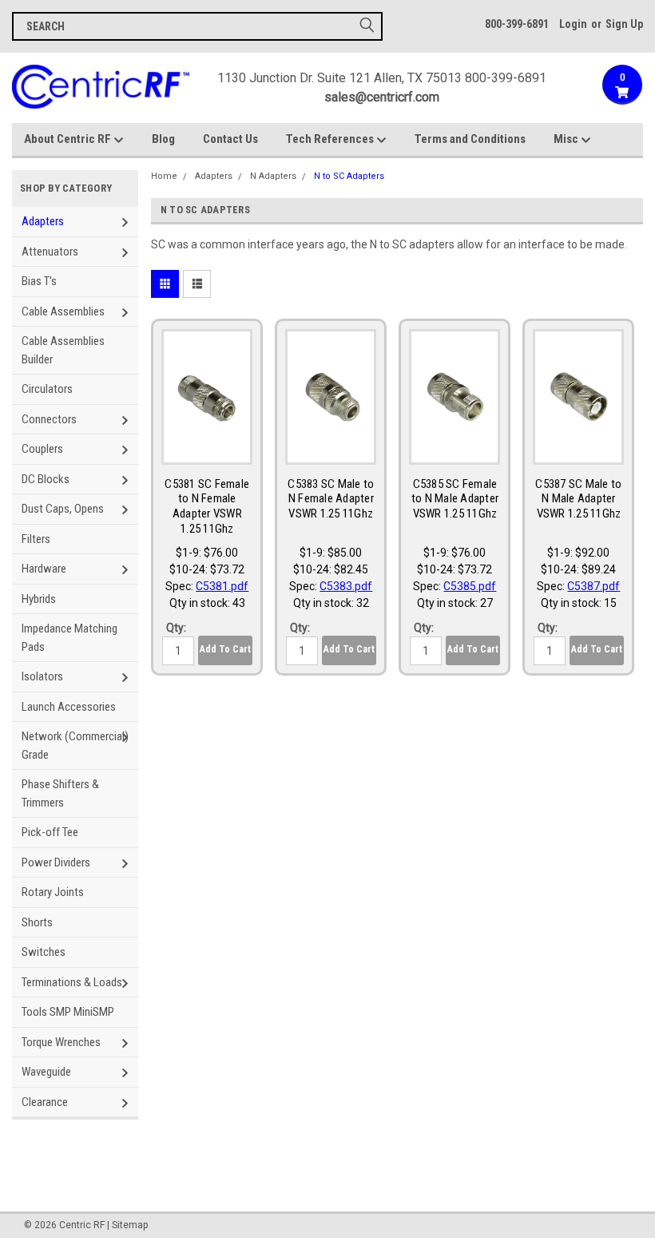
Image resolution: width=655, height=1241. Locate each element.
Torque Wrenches (61, 1042)
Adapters (43, 221)
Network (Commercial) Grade (75, 745)
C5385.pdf (469, 586)
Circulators (47, 389)
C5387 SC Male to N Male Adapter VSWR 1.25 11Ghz (578, 499)
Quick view (207, 451)
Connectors (49, 419)
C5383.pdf (346, 586)
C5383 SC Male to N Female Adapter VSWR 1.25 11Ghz (331, 499)
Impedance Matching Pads (69, 637)
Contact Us (230, 139)
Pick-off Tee (50, 832)
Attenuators (50, 251)
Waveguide (46, 1072)
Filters (36, 539)
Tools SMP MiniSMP (68, 1012)
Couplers (42, 449)
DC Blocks (45, 479)
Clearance (45, 1102)
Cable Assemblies (63, 311)
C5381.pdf (222, 586)
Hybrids (39, 599)
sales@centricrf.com (381, 97)
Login (573, 24)
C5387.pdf (593, 586)
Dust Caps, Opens (63, 509)
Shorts (37, 922)
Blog (163, 139)
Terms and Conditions (470, 139)
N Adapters (273, 176)
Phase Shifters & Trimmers (60, 793)
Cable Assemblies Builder (63, 350)
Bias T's (39, 281)
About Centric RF (68, 139)
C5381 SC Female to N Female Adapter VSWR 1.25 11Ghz (207, 506)
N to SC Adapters (349, 176)
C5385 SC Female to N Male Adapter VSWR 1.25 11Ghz (454, 499)
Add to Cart (225, 649)
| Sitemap (127, 1225)
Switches (44, 952)
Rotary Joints (53, 892)
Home (164, 176)
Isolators (42, 676)
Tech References (331, 139)
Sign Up (624, 24)
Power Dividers (56, 862)
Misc (567, 139)
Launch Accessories (69, 707)
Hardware (44, 568)
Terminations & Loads (72, 982)
